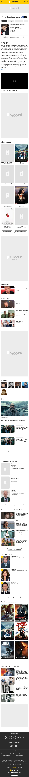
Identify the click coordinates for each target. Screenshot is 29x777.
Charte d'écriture (18, 763)
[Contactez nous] (22, 737)
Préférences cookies (18, 761)
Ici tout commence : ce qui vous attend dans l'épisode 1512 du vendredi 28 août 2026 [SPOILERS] (21, 541)
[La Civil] (21, 195)
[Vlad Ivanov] (5, 496)
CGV (3, 761)
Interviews (5, 284)
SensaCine (12, 753)
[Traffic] (7, 195)
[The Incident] (21, 174)
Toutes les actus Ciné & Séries (14, 549)
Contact (3, 760)
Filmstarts (3, 753)
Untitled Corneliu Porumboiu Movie (7, 162)
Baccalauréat (13, 465)
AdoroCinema (6, 755)
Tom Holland (13, 582)
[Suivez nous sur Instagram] (14, 737)
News (3, 399)
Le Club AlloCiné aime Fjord (21, 301)
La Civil (21, 205)
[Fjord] (21, 153)
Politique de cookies (9, 761)
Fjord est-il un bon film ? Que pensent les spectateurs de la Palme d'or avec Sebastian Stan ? (21, 442)
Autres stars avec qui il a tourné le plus (14, 505)
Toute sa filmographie (7, 231)
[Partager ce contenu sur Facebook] (22, 17)
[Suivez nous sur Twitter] (10, 737)
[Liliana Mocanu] (5, 469)
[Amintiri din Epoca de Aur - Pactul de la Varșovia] (7, 174)
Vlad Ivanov (13, 490)
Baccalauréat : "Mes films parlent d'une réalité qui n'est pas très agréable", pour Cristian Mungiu (22, 312)
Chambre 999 (7, 226)
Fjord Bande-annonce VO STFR (7, 638)
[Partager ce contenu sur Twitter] (25, 17)
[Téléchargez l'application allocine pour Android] (17, 746)
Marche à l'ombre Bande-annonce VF (21, 638)
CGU (25, 760)
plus (16, 25)
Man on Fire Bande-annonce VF (21, 620)
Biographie (5, 43)
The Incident (22, 183)
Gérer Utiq (14, 764)
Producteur (16, 24)
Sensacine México (19, 755)
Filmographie (6, 142)
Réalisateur (12, 25)
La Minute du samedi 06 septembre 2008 (21, 321)
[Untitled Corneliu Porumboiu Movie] (7, 153)
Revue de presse (11, 763)
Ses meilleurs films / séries (20, 231)
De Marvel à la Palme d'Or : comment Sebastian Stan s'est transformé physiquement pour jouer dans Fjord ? (14, 419)
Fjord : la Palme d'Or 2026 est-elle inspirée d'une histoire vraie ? (22, 428)
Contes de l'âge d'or (14, 481)
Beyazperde (22, 753)
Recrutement (16, 760)
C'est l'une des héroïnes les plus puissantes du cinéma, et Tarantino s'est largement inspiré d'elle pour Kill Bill (22, 532)
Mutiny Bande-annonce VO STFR (7, 657)
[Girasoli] (21, 216)
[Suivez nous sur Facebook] (7, 737)
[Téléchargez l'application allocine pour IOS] (12, 746)
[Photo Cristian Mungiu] (4, 385)
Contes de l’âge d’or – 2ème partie (17, 468)
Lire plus (3, 69)
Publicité (21, 760)
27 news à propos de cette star (14, 451)
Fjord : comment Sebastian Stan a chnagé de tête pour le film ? (22, 288)
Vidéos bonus (6, 299)
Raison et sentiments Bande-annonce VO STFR (7, 620)
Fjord (21, 162)
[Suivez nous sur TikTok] (18, 737)
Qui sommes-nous (9, 760)
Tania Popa (13, 477)
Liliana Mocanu (14, 463)
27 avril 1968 (18, 28)
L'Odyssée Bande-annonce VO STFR (21, 657)
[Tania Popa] (5, 483)
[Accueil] (13, 2)
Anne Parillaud (14, 569)
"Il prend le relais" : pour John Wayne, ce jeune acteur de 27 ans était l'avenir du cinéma (22, 687)
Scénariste (22, 24)
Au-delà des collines (15, 466)
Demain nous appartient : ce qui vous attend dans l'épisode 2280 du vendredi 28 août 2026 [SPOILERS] (22, 524)
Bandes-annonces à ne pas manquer (14, 661)
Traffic (7, 205)
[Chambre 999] (7, 216)
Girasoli (21, 226)
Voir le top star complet (14, 597)
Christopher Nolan (15, 556)
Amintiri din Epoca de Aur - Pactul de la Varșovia (7, 183)
